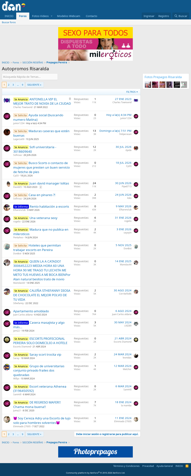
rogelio (17, 221)
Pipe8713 (126, 186)
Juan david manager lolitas (49, 183)
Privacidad (148, 466)
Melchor (127, 369)
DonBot (17, 253)
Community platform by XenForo (95, 472)
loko (129, 198)
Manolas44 (19, 282)
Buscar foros (9, 22)
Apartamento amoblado (31, 311)
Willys (16, 378)
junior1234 (18, 123)
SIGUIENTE (33, 84)
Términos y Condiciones (126, 466)
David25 (17, 187)
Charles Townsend (22, 107)
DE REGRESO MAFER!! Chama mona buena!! (37, 404)
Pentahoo (18, 237)
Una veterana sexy (43, 218)
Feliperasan (125, 134)
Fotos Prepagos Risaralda (163, 77)
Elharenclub (19, 210)
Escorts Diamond (22, 346)
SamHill (17, 394)
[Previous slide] (149, 85)
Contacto (91, 16)
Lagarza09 (18, 139)
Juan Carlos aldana (23, 314)
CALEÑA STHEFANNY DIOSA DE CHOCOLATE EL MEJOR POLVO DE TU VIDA (41, 295)
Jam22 (16, 330)
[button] (51, 16)
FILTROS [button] (131, 91)
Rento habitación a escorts (49, 206)
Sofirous (17, 155)
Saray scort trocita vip (45, 354)
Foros (22, 16)
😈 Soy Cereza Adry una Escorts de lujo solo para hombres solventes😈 (42, 420)
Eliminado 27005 (22, 426)
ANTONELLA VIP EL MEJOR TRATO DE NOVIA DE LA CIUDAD (42, 101)
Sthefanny (18, 303)
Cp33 (16, 175)
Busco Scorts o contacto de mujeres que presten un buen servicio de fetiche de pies (41, 167)
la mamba (126, 405)
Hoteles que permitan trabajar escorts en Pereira (37, 247)
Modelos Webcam (68, 16)
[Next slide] (182, 85)
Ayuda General (164, 466)
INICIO (9, 16)
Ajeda (128, 150)
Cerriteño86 (125, 293)
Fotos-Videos (40, 16)
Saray (16, 358)
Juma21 (17, 410)
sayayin (127, 232)
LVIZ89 (127, 325)
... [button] (18, 84)
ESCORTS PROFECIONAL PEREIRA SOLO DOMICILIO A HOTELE (40, 340)
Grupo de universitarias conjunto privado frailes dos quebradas (38, 370)
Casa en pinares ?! (42, 195)
